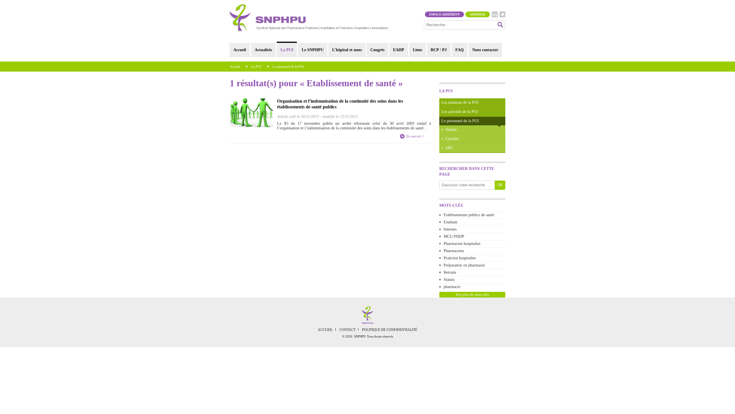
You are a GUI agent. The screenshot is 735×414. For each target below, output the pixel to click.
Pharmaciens (454, 251)
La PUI (287, 50)
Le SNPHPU (313, 50)
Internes (450, 229)
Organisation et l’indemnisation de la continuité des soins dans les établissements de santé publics (340, 104)
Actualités (263, 50)
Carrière (452, 139)
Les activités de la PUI (459, 112)
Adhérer (478, 14)
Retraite (450, 272)
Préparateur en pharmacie (464, 265)
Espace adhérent (444, 14)
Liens (417, 50)
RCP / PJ (439, 50)
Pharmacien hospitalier (462, 243)
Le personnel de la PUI (288, 67)
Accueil (239, 50)
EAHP (398, 50)
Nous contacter (485, 50)
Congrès (377, 50)
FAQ (459, 50)
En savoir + (415, 136)
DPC (449, 148)
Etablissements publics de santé (469, 215)
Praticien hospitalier (460, 258)
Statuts (451, 129)
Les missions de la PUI (460, 102)
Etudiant (450, 222)
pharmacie (452, 287)
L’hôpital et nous (347, 50)
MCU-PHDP (454, 236)
